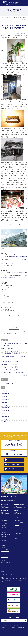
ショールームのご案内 (19, 522)
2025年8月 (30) (5, 419)
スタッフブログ (5, 383)
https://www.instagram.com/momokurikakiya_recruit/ (16, 263)
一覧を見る (24, 375)
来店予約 (16, 538)
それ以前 (3, 421)
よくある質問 (4, 565)
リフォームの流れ (5, 564)
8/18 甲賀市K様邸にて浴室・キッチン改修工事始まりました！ (14, 357)
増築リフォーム (4, 532)
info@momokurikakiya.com (9, 500)
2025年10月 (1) (5, 413)
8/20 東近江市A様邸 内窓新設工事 (10, 353)
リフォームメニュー (4, 520)
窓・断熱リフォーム (5, 536)
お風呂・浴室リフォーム (6, 523)
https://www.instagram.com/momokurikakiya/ (17, 254)
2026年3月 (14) (5, 405)
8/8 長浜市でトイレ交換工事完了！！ (10, 367)
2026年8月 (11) (5, 391)
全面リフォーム (4, 527)
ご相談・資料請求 (18, 533)
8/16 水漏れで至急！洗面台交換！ (10, 361)
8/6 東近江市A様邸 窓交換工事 (9, 370)
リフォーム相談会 (5, 549)
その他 (3, 554)
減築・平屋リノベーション (6, 534)
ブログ (16, 527)
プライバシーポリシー (18, 625)
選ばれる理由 (3, 545)
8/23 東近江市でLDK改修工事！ (9, 348)
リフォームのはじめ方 (6, 558)
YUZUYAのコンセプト (4, 542)
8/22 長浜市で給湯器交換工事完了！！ (11, 351)
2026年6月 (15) (5, 396)
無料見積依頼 (17, 535)
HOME (2, 517)
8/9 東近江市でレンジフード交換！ (10, 364)
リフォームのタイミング (6, 562)
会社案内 (16, 517)
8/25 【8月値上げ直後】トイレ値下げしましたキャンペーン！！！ (14, 344)
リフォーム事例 (3, 540)
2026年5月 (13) (5, 399)
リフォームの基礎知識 (4, 557)
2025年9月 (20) (5, 416)
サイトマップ (8, 625)
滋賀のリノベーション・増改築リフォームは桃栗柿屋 (12, 627)
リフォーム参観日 (5, 552)
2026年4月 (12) (5, 402)
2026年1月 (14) (5, 410)
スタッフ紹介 (17, 520)
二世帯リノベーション (6, 530)
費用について (4, 560)
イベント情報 (3, 547)
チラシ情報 (17, 525)
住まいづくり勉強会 (5, 551)
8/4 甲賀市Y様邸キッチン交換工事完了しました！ (14, 372)
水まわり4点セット (5, 525)
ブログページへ (14, 327)
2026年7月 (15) (5, 393)
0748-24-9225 (6, 498)
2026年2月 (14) (5, 407)
